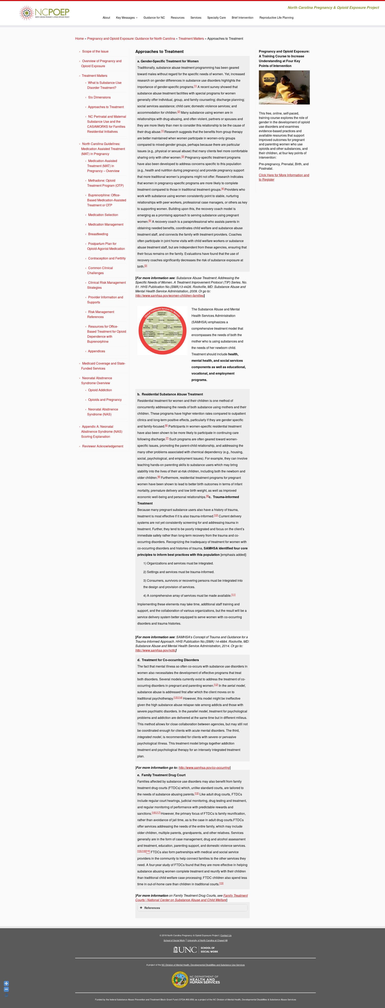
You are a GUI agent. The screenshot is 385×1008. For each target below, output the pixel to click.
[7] (167, 438)
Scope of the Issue (95, 51)
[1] (195, 85)
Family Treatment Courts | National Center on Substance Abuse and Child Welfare (191, 897)
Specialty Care (216, 17)
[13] (176, 697)
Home (79, 38)
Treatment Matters (191, 38)
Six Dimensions (99, 97)
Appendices (96, 351)
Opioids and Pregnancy (105, 399)
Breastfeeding (98, 234)
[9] (207, 495)
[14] (180, 697)
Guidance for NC (154, 17)
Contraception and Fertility (107, 258)
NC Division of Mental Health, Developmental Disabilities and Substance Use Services (203, 964)
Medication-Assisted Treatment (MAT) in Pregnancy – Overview (103, 165)
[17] (158, 812)
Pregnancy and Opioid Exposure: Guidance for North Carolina (131, 38)
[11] (233, 594)
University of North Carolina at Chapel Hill (207, 940)
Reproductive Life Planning (276, 17)
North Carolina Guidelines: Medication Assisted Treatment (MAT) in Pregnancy (103, 148)
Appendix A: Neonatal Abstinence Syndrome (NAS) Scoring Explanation (101, 431)
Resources (177, 17)
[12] (216, 684)
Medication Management (105, 224)
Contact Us (226, 935)
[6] (166, 425)
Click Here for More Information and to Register (284, 177)
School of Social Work (174, 940)
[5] (150, 220)
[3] (182, 156)
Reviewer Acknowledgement (102, 446)
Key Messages (126, 17)
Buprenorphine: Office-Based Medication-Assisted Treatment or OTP (106, 200)
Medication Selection (103, 214)
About (106, 17)
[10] (216, 515)
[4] (223, 188)
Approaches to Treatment (106, 106)
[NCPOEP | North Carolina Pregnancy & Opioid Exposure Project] (44, 13)
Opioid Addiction (100, 390)
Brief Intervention (242, 17)
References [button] (152, 908)
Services (195, 17)
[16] (154, 812)
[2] (178, 111)
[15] (197, 793)
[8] (159, 476)
